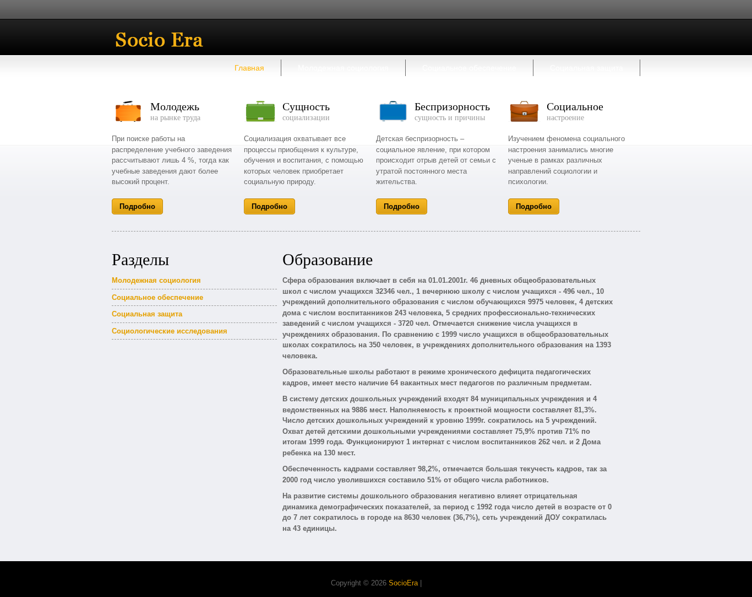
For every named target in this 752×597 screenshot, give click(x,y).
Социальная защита (586, 67)
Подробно (137, 206)
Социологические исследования (169, 331)
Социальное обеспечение (469, 67)
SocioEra (403, 583)
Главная (249, 67)
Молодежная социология (343, 67)
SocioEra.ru (168, 39)
